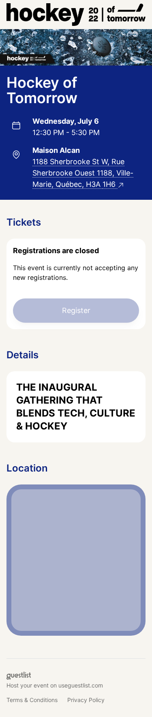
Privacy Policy (86, 699)
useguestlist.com (80, 685)
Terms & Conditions (32, 699)
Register (76, 310)
